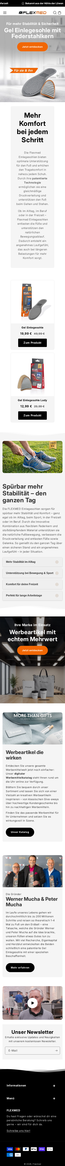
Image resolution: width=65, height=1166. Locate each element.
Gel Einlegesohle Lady (32, 400)
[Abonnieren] (56, 1051)
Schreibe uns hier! (18, 1130)
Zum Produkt (33, 342)
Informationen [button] (16, 1085)
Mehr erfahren (20, 967)
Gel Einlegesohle (33, 327)
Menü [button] (10, 1098)
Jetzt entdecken (32, 46)
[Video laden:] (32, 1003)
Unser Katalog (20, 832)
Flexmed (37, 1164)
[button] (4, 12)
